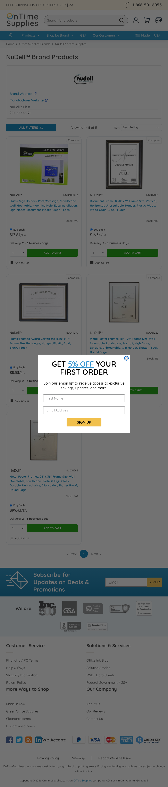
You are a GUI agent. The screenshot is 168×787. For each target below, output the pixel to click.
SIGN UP (84, 422)
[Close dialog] (126, 358)
